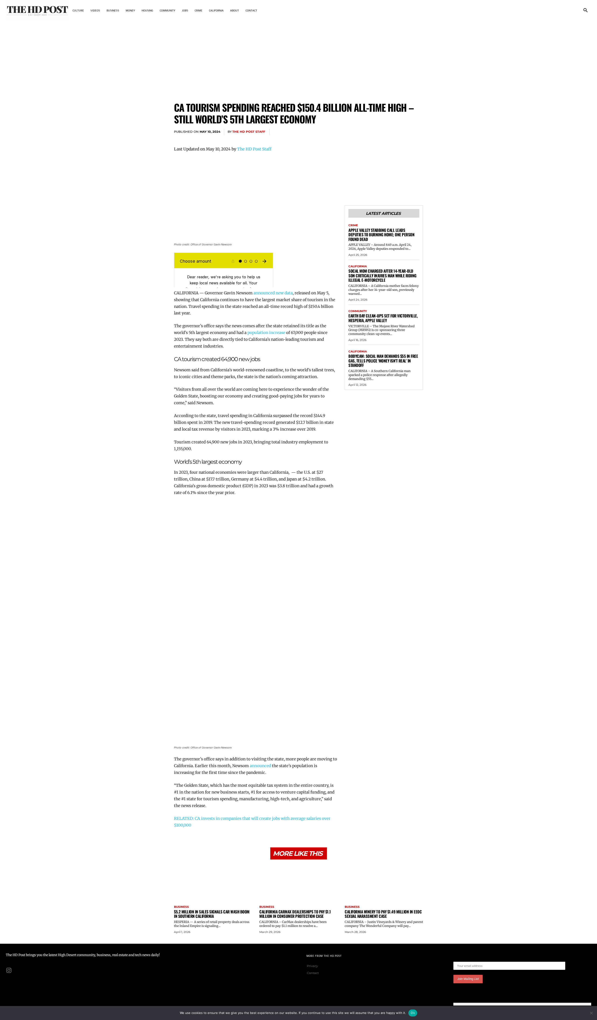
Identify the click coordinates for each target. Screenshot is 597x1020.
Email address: (465, 958)
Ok (413, 1013)
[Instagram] (9, 970)
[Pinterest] (396, 132)
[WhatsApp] (407, 132)
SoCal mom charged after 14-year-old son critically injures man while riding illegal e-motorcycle (382, 275)
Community (357, 311)
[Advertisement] (298, 56)
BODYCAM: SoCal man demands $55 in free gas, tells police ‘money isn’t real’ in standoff (383, 360)
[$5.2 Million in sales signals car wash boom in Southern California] (213, 883)
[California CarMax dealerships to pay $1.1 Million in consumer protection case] (298, 883)
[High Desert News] (37, 10)
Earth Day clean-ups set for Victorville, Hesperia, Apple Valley (383, 318)
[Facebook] (375, 132)
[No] (591, 1013)
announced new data (273, 293)
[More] (418, 132)
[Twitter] (385, 132)
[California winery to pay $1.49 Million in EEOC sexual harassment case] (384, 883)
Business (181, 907)
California (357, 266)
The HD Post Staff (248, 131)
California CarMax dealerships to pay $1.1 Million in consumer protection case (295, 914)
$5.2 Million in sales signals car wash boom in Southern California (212, 914)
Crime (353, 225)
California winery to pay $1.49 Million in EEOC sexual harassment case (383, 914)
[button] (585, 10)
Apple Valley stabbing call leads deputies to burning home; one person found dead (381, 234)
